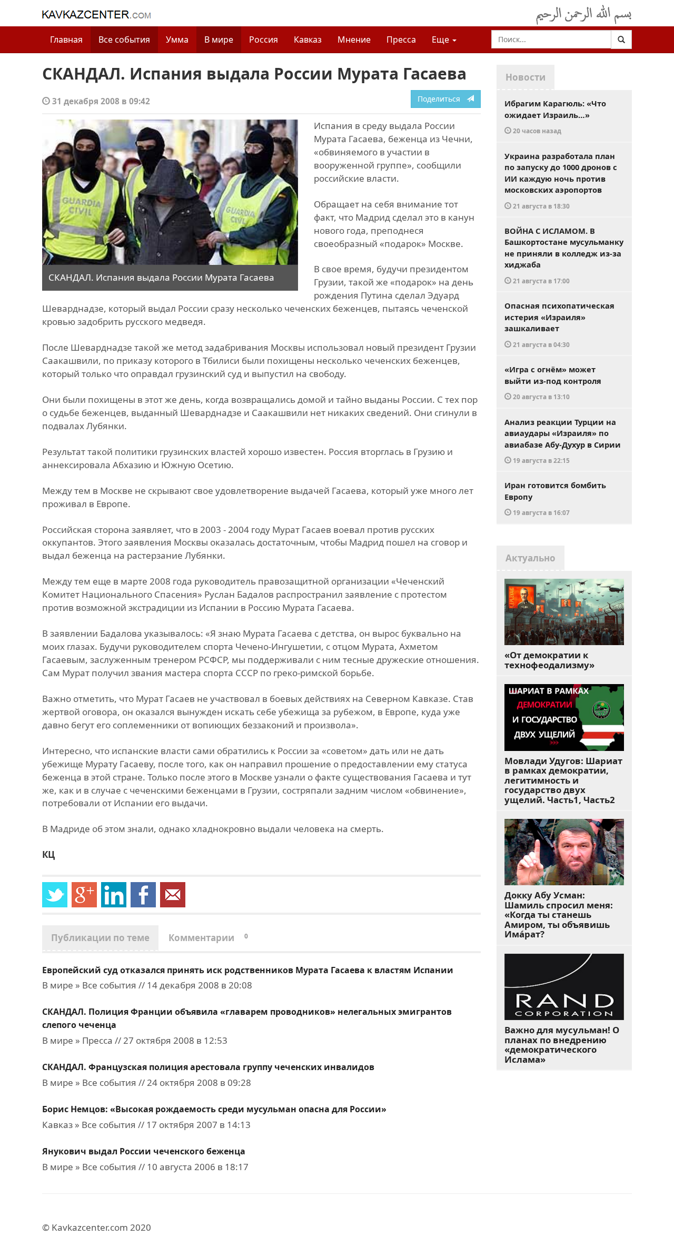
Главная (66, 39)
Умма (177, 39)
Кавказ (308, 39)
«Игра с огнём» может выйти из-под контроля (552, 382)
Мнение (354, 39)
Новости (526, 77)
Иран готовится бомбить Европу (555, 498)
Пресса (401, 39)
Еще (441, 39)
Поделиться (442, 99)
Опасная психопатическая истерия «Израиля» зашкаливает (559, 324)
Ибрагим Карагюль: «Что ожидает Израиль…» (555, 116)
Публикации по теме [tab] (100, 938)
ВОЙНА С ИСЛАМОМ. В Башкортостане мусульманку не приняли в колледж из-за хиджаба (563, 255)
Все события (124, 39)
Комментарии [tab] (208, 938)
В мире (218, 39)
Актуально (531, 558)
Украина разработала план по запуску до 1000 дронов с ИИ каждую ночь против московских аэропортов (560, 180)
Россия (263, 39)
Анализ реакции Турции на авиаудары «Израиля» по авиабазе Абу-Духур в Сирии (562, 441)
